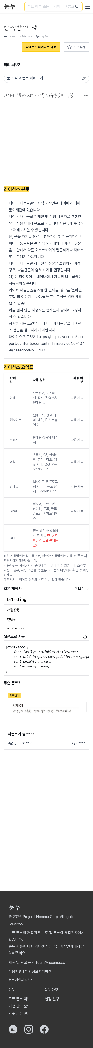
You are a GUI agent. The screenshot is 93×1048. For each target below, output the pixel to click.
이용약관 (15, 971)
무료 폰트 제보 (20, 999)
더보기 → (82, 588)
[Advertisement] (46, 143)
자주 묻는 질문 (20, 1013)
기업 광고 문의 (20, 1006)
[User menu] (87, 6)
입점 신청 (52, 999)
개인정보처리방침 (38, 971)
